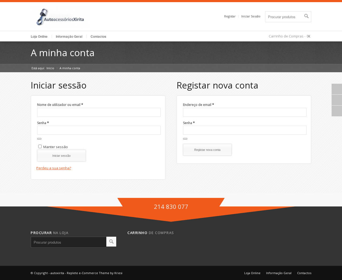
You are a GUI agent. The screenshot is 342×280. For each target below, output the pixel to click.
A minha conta (63, 52)
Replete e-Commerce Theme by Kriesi (94, 273)
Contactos (98, 36)
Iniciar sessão (61, 155)
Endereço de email (198, 104)
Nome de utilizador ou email (60, 104)
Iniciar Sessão (251, 16)
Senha (43, 122)
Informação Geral (279, 273)
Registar (230, 16)
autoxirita (57, 273)
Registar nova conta (207, 149)
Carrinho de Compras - (287, 36)
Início (50, 68)
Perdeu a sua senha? (53, 168)
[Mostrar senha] (39, 139)
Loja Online (39, 36)
